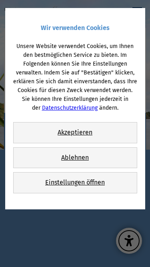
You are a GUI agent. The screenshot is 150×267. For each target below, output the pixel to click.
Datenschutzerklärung (70, 107)
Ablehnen (75, 157)
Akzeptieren (75, 132)
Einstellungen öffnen (75, 182)
